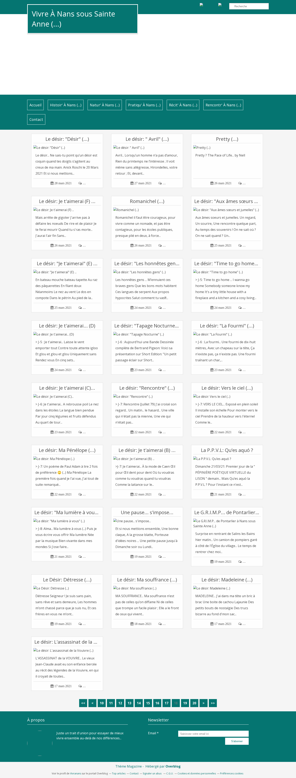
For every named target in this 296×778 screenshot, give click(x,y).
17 (166, 703)
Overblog (173, 766)
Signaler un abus (152, 773)
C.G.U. (169, 773)
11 (111, 703)
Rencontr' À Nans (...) (223, 105)
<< (83, 703)
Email (152, 733)
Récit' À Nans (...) (183, 105)
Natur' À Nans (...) (105, 105)
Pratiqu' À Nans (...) (144, 105)
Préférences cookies (231, 773)
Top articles (118, 773)
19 (185, 703)
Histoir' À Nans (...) (65, 105)
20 (194, 703)
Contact (36, 119)
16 (157, 703)
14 (139, 703)
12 (120, 703)
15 (148, 703)
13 (129, 703)
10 (101, 703)
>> (213, 703)
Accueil (35, 105)
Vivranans (75, 773)
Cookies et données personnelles (197, 773)
